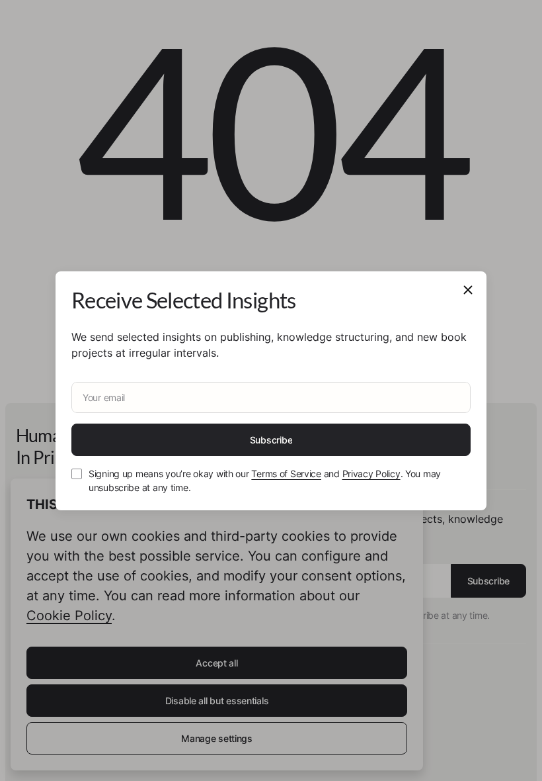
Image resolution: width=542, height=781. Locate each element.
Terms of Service (286, 473)
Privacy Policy (371, 473)
